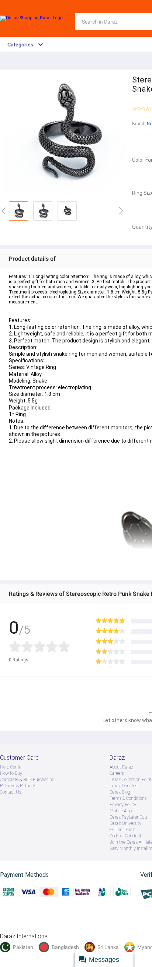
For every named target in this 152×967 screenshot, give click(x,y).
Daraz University (125, 823)
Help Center (11, 767)
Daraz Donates (123, 785)
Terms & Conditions (128, 798)
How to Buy (11, 773)
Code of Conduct (125, 835)
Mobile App (121, 810)
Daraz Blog (120, 792)
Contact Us (10, 792)
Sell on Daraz (122, 829)
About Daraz (121, 767)
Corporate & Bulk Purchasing (27, 779)
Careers (117, 773)
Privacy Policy (123, 804)
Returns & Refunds (18, 785)
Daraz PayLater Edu (128, 817)
